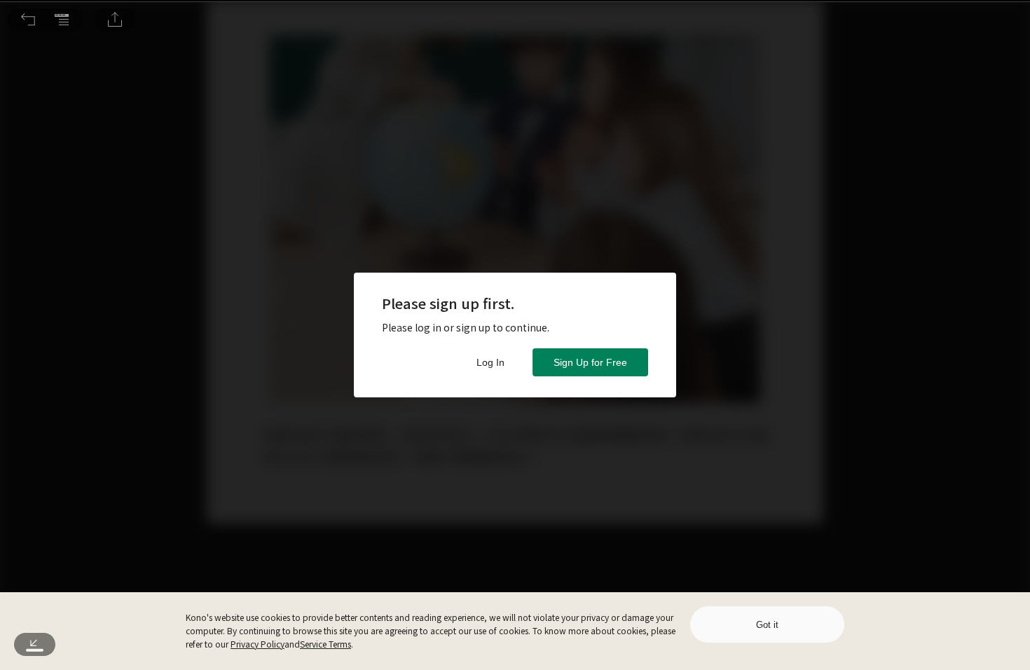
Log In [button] (490, 362)
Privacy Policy (257, 644)
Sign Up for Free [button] (590, 362)
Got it (767, 625)
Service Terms (325, 644)
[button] (28, 19)
